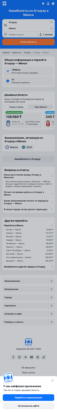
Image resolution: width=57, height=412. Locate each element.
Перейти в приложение (28, 397)
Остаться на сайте (28, 405)
